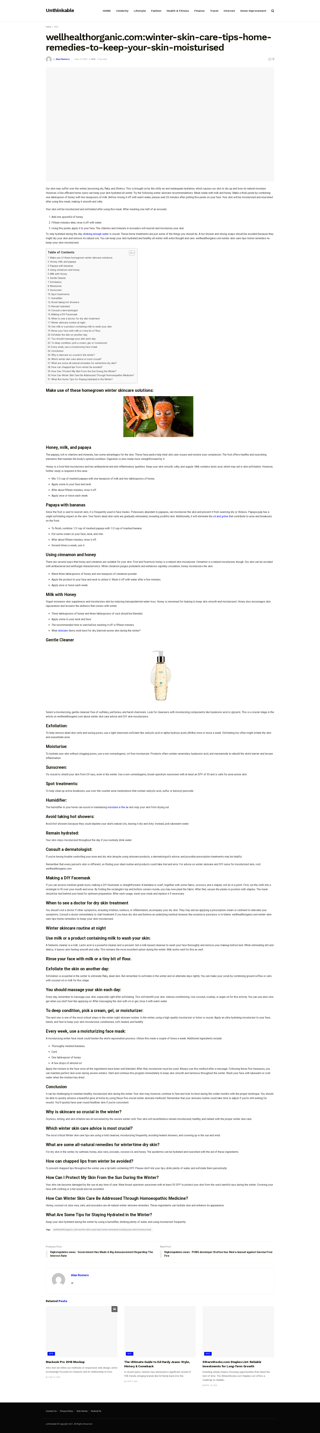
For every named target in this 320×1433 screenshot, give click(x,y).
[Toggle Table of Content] (130, 253)
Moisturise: (56, 286)
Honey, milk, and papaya (63, 261)
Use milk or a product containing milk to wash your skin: (81, 326)
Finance (199, 10)
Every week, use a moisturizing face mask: (74, 347)
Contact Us (51, 1411)
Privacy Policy (66, 1411)
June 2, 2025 (132, 1381)
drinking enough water (96, 234)
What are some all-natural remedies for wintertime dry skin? (84, 363)
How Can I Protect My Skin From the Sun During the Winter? (83, 371)
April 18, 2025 (210, 1385)
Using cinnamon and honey (65, 270)
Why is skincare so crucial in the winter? (73, 355)
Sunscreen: (56, 290)
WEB (56, 27)
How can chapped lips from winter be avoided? (76, 367)
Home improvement (253, 10)
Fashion (156, 10)
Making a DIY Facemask (64, 314)
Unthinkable (60, 10)
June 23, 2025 (53, 1377)
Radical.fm (96, 1411)
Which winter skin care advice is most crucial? (76, 359)
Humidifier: (57, 298)
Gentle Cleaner (58, 278)
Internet (229, 10)
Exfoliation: (56, 282)
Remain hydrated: (60, 306)
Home (48, 27)
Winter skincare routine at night (68, 322)
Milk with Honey (58, 274)
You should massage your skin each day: (73, 338)
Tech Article (82, 1411)
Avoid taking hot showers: (65, 302)
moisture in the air (118, 807)
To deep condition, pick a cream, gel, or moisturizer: (79, 343)
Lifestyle (140, 10)
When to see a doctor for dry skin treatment (75, 318)
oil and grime (220, 516)
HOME (107, 10)
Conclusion (57, 351)
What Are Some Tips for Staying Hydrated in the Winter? (82, 379)
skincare (63, 630)
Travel (214, 10)
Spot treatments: (60, 294)
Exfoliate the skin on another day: (69, 334)
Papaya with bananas (61, 266)
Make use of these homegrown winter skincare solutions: (81, 257)
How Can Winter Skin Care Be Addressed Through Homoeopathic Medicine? (92, 375)
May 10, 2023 (81, 59)
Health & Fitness (178, 10)
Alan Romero (63, 59)
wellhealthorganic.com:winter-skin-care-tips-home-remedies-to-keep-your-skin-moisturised (102, 1230)
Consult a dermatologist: (64, 310)
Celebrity (122, 10)
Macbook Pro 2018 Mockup (65, 1362)
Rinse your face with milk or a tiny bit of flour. (76, 330)
